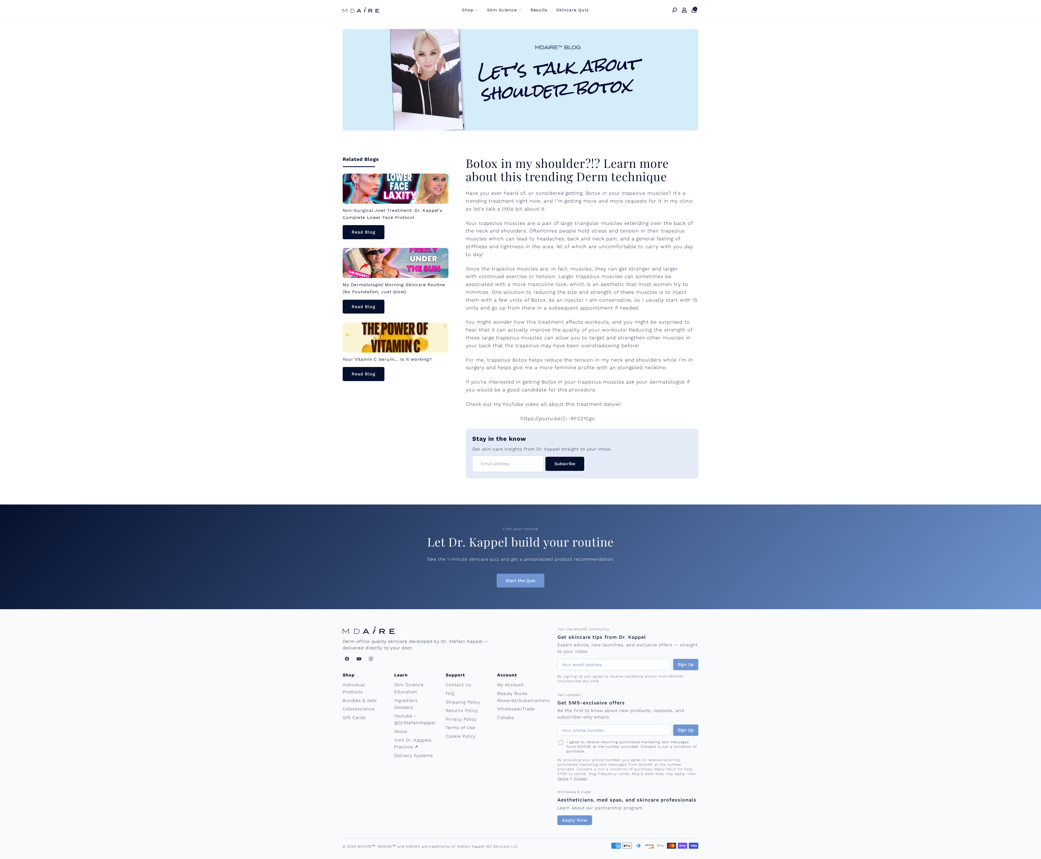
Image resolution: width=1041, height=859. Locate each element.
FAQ (450, 693)
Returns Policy (462, 710)
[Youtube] (359, 658)
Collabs (505, 717)
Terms (563, 778)
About (400, 731)
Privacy (580, 778)
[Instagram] (371, 658)
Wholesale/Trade (516, 708)
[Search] (674, 10)
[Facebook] (347, 658)
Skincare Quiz (572, 9)
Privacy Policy (461, 719)
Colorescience (359, 708)
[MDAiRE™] (362, 9)
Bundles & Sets (360, 700)
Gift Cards (354, 717)
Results (539, 9)
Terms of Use (460, 727)
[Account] (684, 10)
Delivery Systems (413, 755)
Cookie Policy (460, 736)
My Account (510, 684)
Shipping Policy (463, 702)
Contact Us (458, 684)
